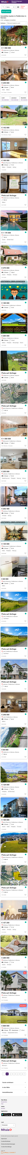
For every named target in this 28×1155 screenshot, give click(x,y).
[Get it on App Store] (17, 1114)
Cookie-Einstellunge (6, 1146)
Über (2, 1103)
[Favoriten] (9, 2)
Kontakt (3, 1108)
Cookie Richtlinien (5, 1141)
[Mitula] (5, 2)
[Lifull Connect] (8, 1153)
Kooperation (4, 1102)
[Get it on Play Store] (6, 1115)
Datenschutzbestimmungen (8, 1144)
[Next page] (24, 1073)
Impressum (4, 1138)
